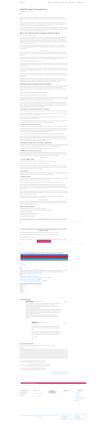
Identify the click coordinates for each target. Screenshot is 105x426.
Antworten (66, 302)
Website (21, 369)
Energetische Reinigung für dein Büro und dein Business (33, 277)
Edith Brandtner (30, 301)
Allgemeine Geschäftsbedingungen (50, 415)
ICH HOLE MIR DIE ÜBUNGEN (44, 241)
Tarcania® (78, 392)
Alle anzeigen (35, 276)
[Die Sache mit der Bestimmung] (44, 286)
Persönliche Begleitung (80, 397)
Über (22, 263)
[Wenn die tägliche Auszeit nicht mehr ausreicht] (44, 287)
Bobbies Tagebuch (79, 398)
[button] (21, 255)
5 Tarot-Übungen (79, 2)
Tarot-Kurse (78, 394)
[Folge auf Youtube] (66, 395)
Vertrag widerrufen (78, 417)
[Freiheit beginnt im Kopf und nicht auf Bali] (44, 292)
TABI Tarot (53, 393)
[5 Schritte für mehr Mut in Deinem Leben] (44, 289)
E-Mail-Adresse (23, 365)
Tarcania (56, 2)
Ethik (38, 416)
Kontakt (38, 395)
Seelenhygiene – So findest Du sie (28, 279)
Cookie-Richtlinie (38, 415)
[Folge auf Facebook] (69, 395)
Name (21, 361)
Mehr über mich (38, 393)
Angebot (50, 2)
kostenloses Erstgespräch (32, 273)
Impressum (22, 415)
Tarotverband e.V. (52, 391)
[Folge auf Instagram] (64, 395)
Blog (66, 2)
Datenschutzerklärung (30, 415)
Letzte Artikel (23, 264)
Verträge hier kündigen (65, 417)
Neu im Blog (27, 11)
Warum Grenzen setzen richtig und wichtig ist (31, 280)
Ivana (21, 269)
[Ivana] (21, 267)
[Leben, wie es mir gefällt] (44, 290)
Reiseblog (34, 22)
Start (41, 416)
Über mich (71, 2)
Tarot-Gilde (78, 395)
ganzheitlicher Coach (60, 270)
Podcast (62, 2)
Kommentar (22, 347)
